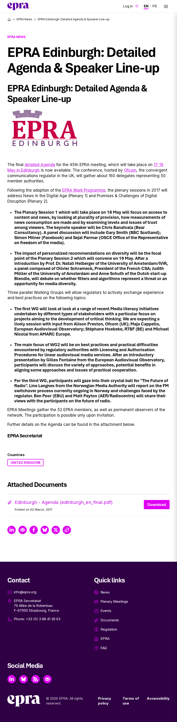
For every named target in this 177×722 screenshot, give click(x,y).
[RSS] (35, 679)
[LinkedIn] (11, 679)
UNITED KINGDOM (25, 463)
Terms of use (131, 700)
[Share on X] (56, 530)
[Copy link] (67, 530)
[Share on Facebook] (34, 530)
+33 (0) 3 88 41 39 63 (43, 619)
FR (154, 6)
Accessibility (158, 698)
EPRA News (24, 19)
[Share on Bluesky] (45, 530)
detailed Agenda (40, 164)
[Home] (9, 19)
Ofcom (130, 170)
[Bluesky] (23, 679)
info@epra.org (25, 592)
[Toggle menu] (166, 6)
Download (157, 504)
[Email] (47, 679)
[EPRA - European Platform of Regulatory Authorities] (18, 6)
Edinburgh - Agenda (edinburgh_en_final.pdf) (64, 502)
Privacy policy (104, 700)
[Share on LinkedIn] (11, 530)
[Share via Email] (22, 530)
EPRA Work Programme (83, 190)
